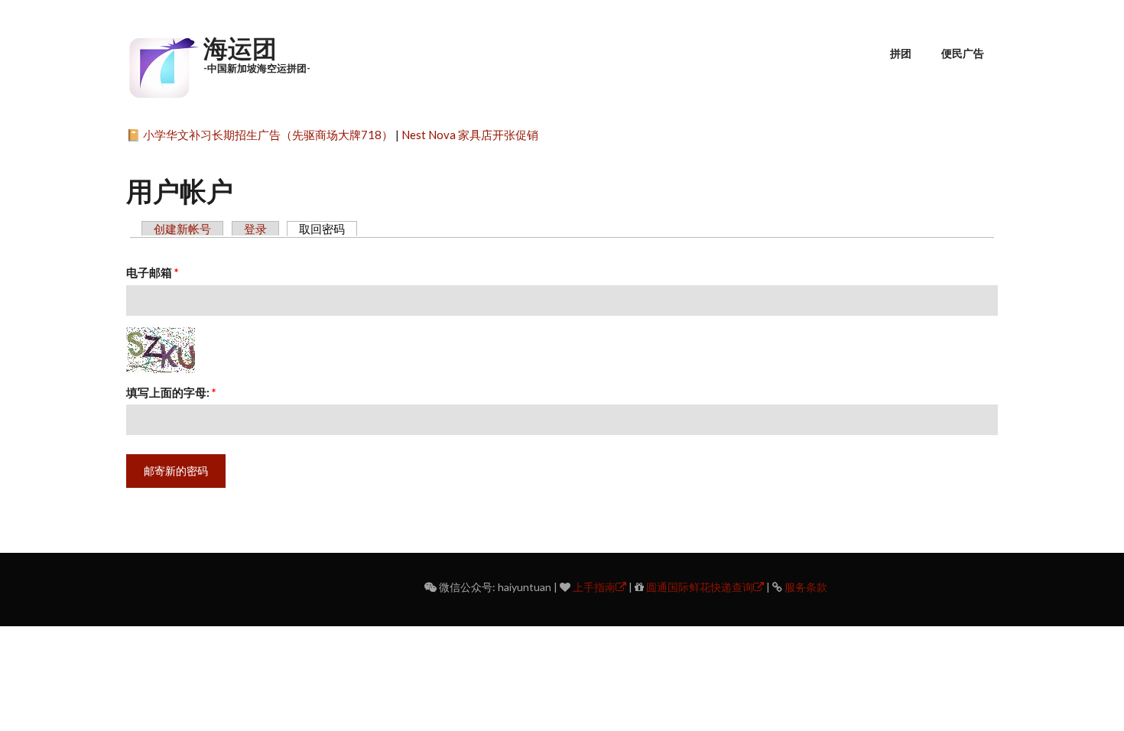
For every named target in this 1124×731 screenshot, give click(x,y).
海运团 (240, 48)
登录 (255, 229)
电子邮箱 (152, 272)
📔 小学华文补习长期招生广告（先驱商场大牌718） (259, 134)
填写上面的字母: (171, 392)
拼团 (900, 53)
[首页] (163, 66)
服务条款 (806, 586)
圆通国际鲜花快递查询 (699, 586)
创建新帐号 (182, 229)
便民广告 (962, 53)
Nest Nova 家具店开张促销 (469, 134)
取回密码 (328, 229)
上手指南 (594, 586)
